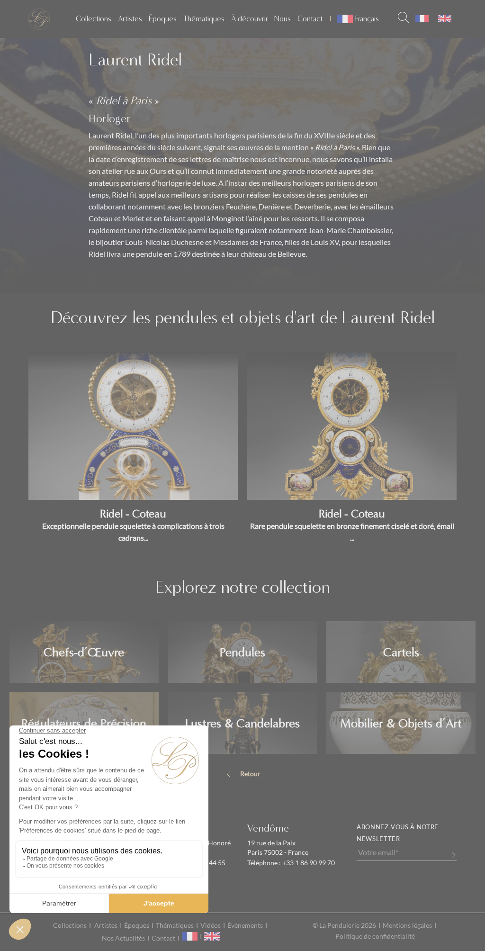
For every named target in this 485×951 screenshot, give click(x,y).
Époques (163, 18)
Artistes (130, 18)
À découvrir (249, 18)
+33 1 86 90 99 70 (308, 863)
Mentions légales (407, 925)
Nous (282, 18)
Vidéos (210, 925)
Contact (310, 18)
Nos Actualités (123, 938)
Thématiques (204, 18)
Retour (250, 774)
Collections (93, 18)
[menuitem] (422, 19)
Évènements (245, 925)
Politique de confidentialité (375, 936)
